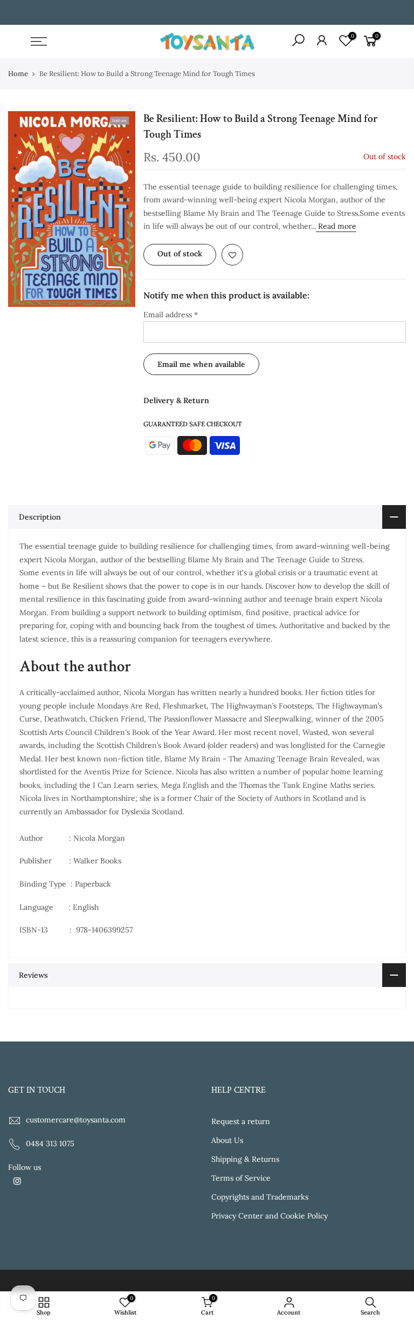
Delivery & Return (176, 400)
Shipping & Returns (245, 1159)
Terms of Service (241, 1178)
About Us (227, 1140)
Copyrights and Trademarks (259, 1197)
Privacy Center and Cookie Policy (269, 1216)
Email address (170, 314)
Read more (336, 226)
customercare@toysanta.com (76, 1120)
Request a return (240, 1121)
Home (18, 73)
